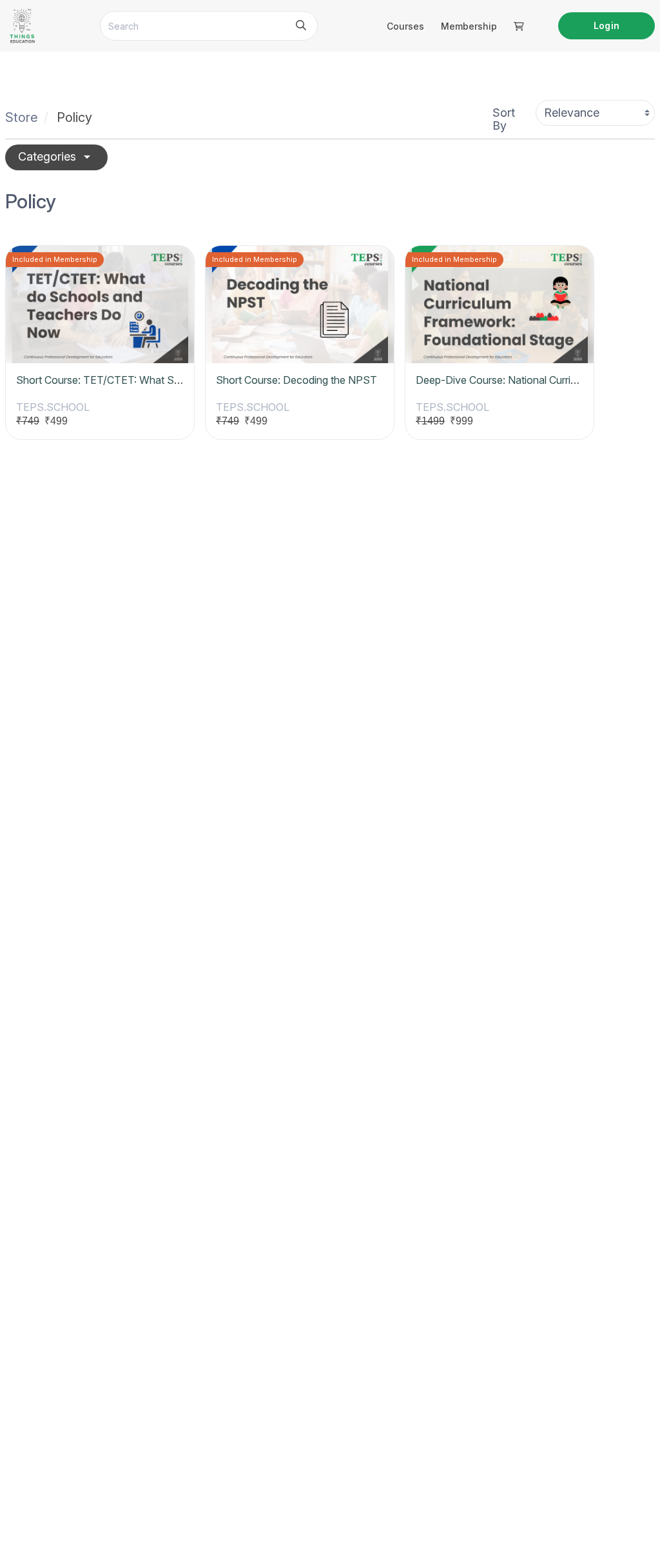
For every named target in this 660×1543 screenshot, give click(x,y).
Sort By (503, 119)
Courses (405, 26)
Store (21, 117)
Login (606, 25)
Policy (74, 117)
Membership (469, 26)
